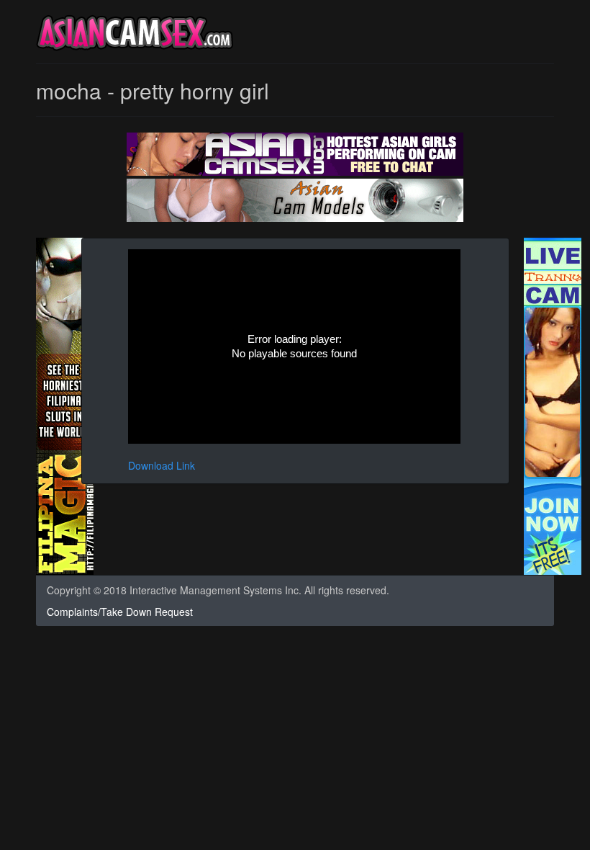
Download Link (161, 465)
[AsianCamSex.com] (135, 35)
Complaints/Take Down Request (120, 611)
